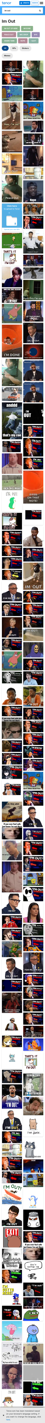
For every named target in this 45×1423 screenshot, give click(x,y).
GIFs (14, 48)
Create (26, 3)
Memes (7, 56)
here (8, 1419)
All (5, 48)
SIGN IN (35, 3)
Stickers (25, 48)
